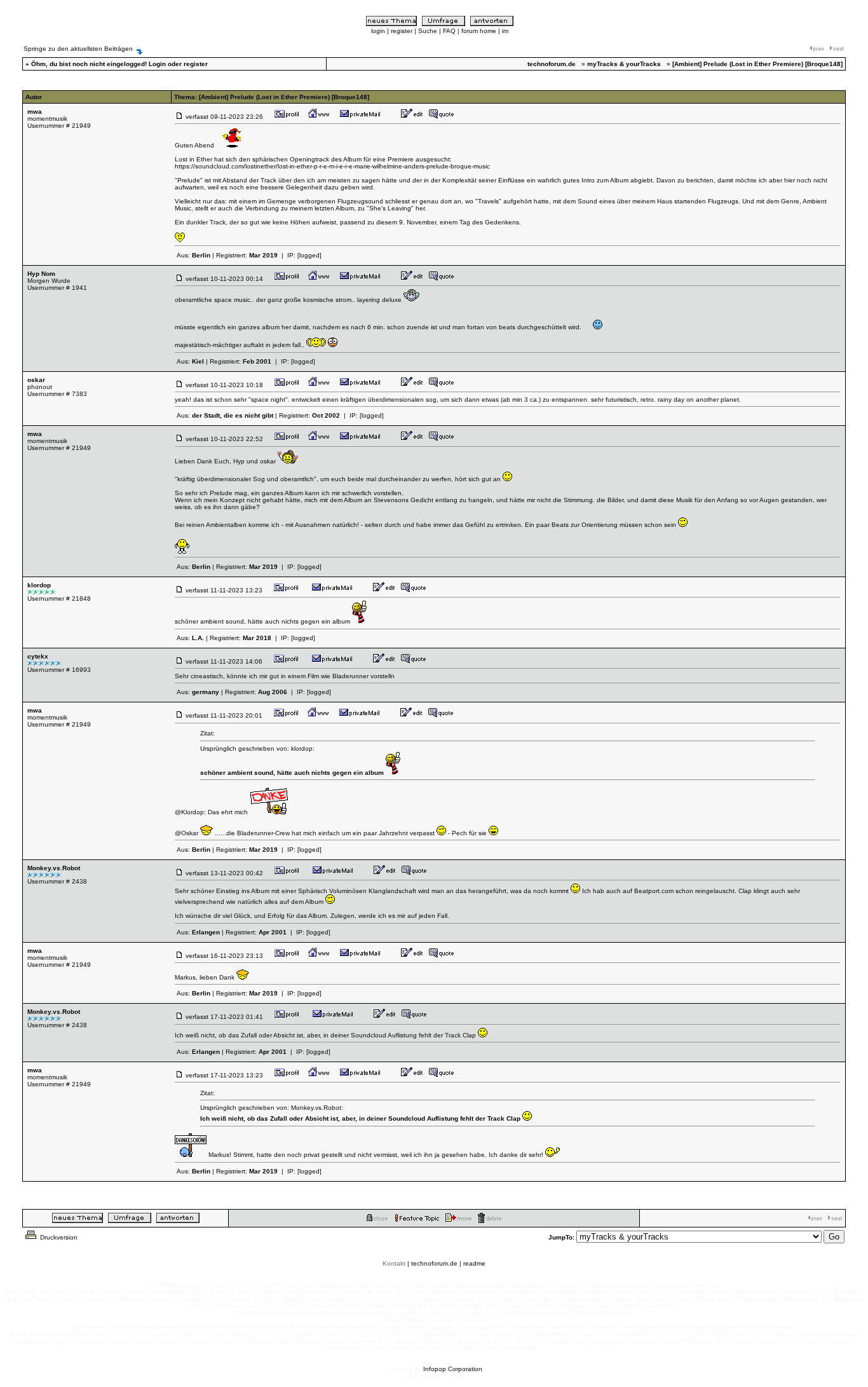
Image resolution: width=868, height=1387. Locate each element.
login (378, 30)
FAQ (449, 30)
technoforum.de (434, 1263)
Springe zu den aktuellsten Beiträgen (78, 48)
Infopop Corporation (452, 1368)
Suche (427, 30)
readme (474, 1263)
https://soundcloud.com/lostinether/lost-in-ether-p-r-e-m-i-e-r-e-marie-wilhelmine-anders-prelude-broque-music (332, 166)
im (505, 30)
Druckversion (58, 1237)
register (401, 30)
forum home (478, 30)
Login (157, 63)
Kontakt (394, 1263)
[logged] (309, 255)
